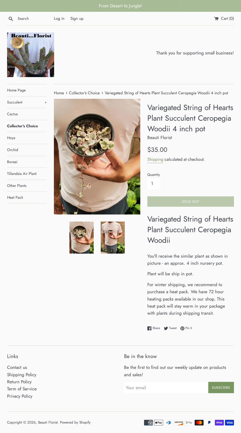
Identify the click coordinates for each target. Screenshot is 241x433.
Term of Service (22, 389)
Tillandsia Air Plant (21, 173)
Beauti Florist (48, 422)
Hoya (11, 137)
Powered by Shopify (75, 422)
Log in (59, 18)
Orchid (12, 150)
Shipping (155, 159)
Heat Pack (15, 197)
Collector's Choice (22, 126)
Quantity (153, 174)
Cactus (12, 114)
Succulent (27, 102)
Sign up (77, 18)
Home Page (16, 90)
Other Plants (16, 185)
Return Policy (19, 382)
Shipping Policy (21, 374)
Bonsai (12, 162)
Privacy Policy (19, 396)
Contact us (17, 367)
